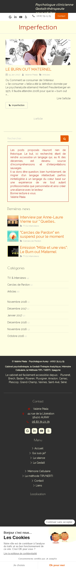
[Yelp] (26, 18)
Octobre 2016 (15, 336)
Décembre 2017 (16, 308)
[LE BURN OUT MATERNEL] (38, 52)
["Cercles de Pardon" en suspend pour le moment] (12, 236)
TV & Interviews (16, 277)
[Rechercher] (65, 138)
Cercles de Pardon (18, 284)
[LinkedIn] (15, 18)
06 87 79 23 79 (41, 421)
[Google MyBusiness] (10, 18)
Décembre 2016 (17, 322)
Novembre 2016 (17, 329)
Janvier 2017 (14, 315)
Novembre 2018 (17, 301)
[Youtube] (20, 18)
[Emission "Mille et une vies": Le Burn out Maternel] (12, 251)
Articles (11, 291)
